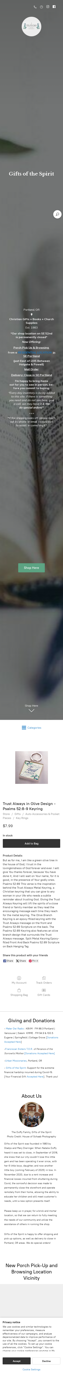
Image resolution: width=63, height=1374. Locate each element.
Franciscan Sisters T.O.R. (19, 1049)
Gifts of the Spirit (16, 1067)
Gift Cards (43, 995)
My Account (19, 982)
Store (6, 814)
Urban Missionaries (16, 1060)
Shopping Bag (19, 995)
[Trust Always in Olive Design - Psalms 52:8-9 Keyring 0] (31, 767)
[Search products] (57, 214)
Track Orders (44, 982)
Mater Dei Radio (15, 1028)
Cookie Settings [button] (31, 1369)
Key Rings (22, 818)
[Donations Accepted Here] (39, 1053)
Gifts (18, 814)
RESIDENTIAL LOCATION (34, 352)
